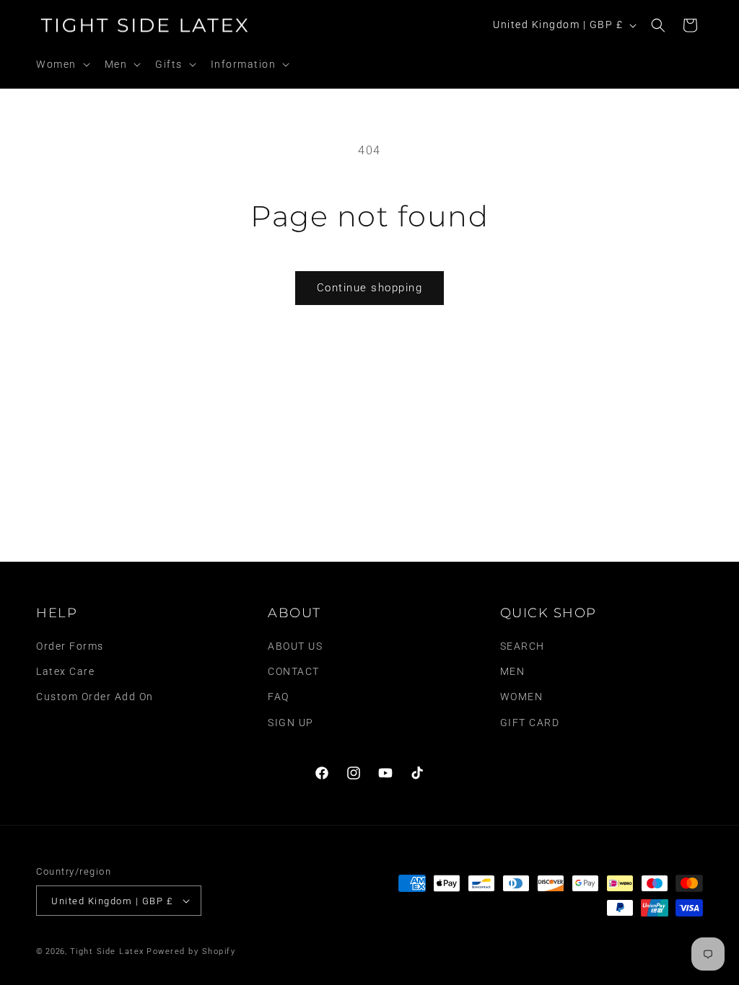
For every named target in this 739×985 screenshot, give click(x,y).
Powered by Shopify (191, 951)
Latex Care (65, 671)
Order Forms (70, 646)
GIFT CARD (530, 722)
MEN (512, 671)
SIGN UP (291, 722)
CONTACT (294, 671)
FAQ (278, 696)
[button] (61, 64)
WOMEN (521, 696)
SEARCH (522, 646)
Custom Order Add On (95, 696)
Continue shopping (370, 287)
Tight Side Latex (107, 951)
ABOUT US (295, 646)
